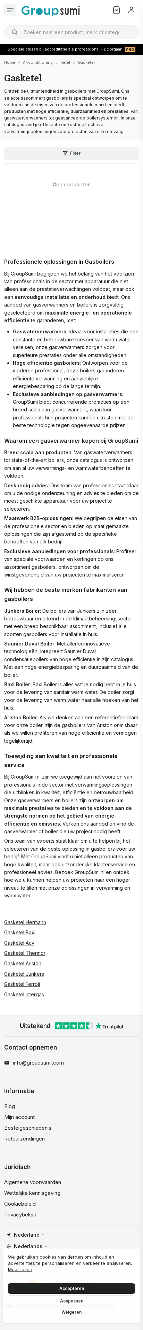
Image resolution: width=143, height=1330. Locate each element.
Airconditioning (38, 62)
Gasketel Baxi (19, 932)
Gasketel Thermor (24, 953)
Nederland (27, 1235)
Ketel (65, 62)
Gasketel (86, 62)
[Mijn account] (131, 9)
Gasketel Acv (19, 943)
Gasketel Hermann (25, 922)
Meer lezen (20, 1269)
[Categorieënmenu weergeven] (10, 10)
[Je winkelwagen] (116, 9)
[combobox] (71, 32)
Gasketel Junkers (24, 974)
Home (9, 62)
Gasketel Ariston (22, 963)
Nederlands (28, 1246)
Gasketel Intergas (24, 994)
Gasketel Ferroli (22, 984)
